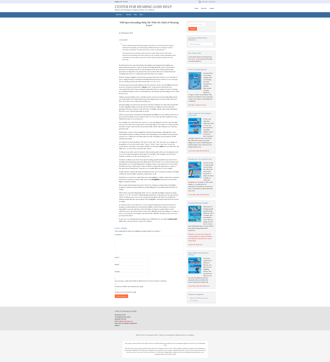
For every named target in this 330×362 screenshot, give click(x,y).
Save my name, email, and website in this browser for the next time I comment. (141, 281)
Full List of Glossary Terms (199, 298)
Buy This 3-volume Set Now (197, 105)
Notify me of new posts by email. (125, 292)
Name (117, 257)
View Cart (205, 1)
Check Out (212, 1)
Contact (117, 1)
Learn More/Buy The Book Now (198, 151)
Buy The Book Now (196, 244)
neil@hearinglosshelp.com (125, 321)
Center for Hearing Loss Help (143, 6)
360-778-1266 (124, 1)
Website (117, 271)
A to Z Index (194, 300)
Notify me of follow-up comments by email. (129, 286)
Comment (118, 234)
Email (117, 264)
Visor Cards (195, 59)
